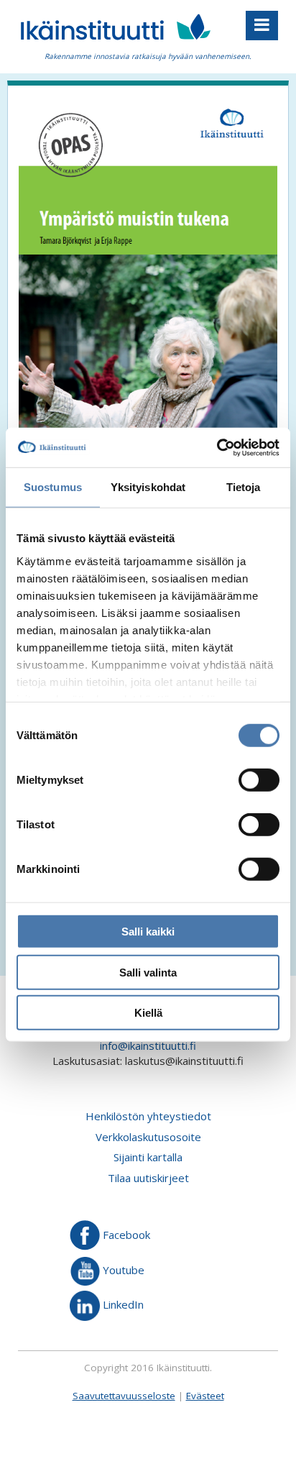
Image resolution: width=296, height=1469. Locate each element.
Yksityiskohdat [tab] (148, 487)
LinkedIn (122, 1304)
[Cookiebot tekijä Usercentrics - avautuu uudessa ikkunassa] (216, 447)
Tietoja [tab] (243, 487)
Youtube (122, 1270)
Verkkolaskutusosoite (148, 1137)
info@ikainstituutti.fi (148, 1045)
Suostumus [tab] (53, 487)
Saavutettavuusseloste (124, 1395)
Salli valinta (148, 972)
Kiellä (148, 1013)
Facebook (125, 1234)
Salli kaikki (148, 931)
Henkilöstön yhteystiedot (148, 1116)
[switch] (259, 780)
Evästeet (205, 1395)
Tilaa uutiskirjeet (148, 1178)
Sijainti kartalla (148, 1157)
